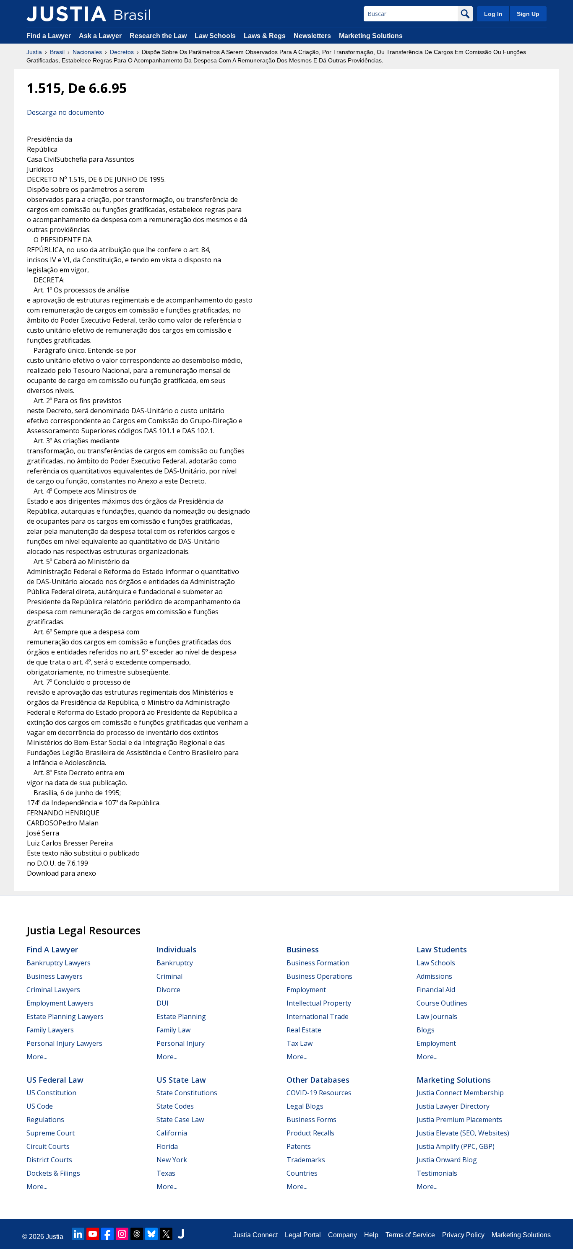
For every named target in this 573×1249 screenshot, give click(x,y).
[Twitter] (166, 1234)
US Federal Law (54, 1080)
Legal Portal (303, 1235)
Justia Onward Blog (447, 1159)
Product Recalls (310, 1133)
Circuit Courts (48, 1146)
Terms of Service (410, 1235)
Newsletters (312, 35)
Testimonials (437, 1173)
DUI (162, 1003)
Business (302, 949)
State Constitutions (186, 1092)
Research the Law (158, 35)
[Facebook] (107, 1234)
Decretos (122, 52)
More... (36, 1056)
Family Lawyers (50, 1029)
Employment (306, 989)
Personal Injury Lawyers (64, 1043)
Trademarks (305, 1159)
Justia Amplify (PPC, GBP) (456, 1146)
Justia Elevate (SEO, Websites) (463, 1133)
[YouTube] (92, 1234)
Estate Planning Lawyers (65, 1016)
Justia (34, 52)
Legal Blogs (304, 1106)
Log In (493, 13)
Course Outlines (442, 1003)
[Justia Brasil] (66, 13)
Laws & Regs (265, 35)
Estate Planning (181, 1016)
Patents (298, 1146)
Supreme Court (50, 1133)
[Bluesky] (151, 1234)
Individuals (176, 949)
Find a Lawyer (48, 35)
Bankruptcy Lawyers (58, 962)
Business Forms (311, 1119)
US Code (39, 1106)
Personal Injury (180, 1043)
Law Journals (437, 1016)
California (171, 1133)
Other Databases (317, 1080)
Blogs (426, 1029)
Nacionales (87, 52)
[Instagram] (122, 1234)
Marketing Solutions (371, 35)
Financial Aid (436, 989)
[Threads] (136, 1234)
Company (342, 1235)
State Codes (175, 1106)
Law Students (442, 949)
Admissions (434, 976)
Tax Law (299, 1043)
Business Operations (319, 976)
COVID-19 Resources (319, 1092)
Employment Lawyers (60, 1003)
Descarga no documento (65, 112)
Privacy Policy (463, 1235)
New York (171, 1159)
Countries (302, 1173)
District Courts (49, 1159)
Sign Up (528, 13)
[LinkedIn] (78, 1234)
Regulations (45, 1119)
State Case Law (180, 1119)
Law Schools (215, 35)
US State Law (181, 1080)
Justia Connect (255, 1235)
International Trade (317, 1016)
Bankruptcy (174, 962)
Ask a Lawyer (101, 35)
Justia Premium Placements (459, 1119)
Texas (165, 1173)
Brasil (57, 52)
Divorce (168, 989)
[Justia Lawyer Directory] (181, 1234)
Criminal (169, 976)
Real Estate (303, 1029)
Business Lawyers (54, 976)
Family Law (173, 1029)
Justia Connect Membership (460, 1092)
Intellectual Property (318, 1003)
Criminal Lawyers (53, 989)
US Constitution (51, 1092)
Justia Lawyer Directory (453, 1106)
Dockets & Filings (53, 1173)
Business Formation (317, 962)
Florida (167, 1146)
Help (371, 1235)
